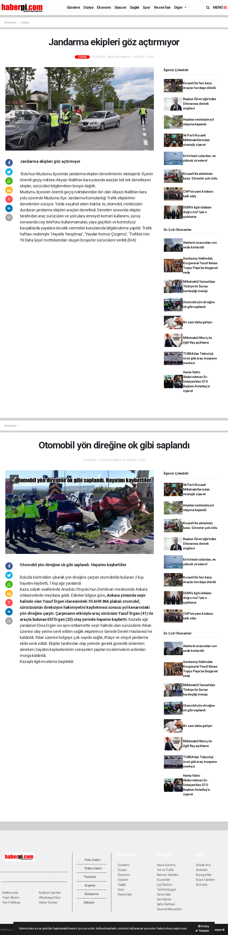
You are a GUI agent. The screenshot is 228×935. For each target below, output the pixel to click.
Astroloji (201, 884)
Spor (146, 7)
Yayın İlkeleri (10, 897)
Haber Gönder (48, 902)
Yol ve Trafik (165, 870)
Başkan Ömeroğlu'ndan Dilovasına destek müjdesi (199, 103)
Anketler (202, 870)
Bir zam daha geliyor (198, 322)
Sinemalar (164, 894)
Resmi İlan (162, 7)
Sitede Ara (203, 865)
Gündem (73, 7)
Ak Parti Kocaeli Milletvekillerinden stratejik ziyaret (196, 140)
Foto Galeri (92, 860)
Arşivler (90, 885)
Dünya (88, 7)
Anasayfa (10, 22)
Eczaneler (164, 879)
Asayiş (25, 22)
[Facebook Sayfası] (4, 877)
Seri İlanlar (164, 899)
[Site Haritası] (51, 877)
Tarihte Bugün (166, 889)
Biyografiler (204, 875)
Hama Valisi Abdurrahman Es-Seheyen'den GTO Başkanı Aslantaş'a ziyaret (196, 381)
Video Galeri (93, 868)
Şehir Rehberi (166, 904)
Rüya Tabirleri (205, 879)
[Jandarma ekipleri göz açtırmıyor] (79, 108)
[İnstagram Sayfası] (20, 877)
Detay (205, 926)
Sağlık (134, 7)
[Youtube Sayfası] (27, 877)
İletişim (88, 902)
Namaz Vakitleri (168, 875)
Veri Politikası (11, 902)
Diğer (179, 7)
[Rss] (43, 877)
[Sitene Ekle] (59, 877)
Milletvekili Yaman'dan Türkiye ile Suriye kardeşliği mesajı (199, 286)
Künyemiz (91, 894)
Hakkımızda (10, 892)
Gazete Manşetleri (169, 909)
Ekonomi (104, 7)
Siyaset (120, 7)
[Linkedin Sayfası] (35, 877)
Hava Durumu (166, 865)
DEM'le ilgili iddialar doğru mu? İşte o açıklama (197, 212)
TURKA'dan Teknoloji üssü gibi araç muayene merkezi (200, 358)
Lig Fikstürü (164, 884)
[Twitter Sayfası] (11, 877)
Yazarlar (89, 877)
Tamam (203, 930)
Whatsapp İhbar (50, 897)
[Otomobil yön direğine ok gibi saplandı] (79, 512)
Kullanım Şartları (50, 892)
